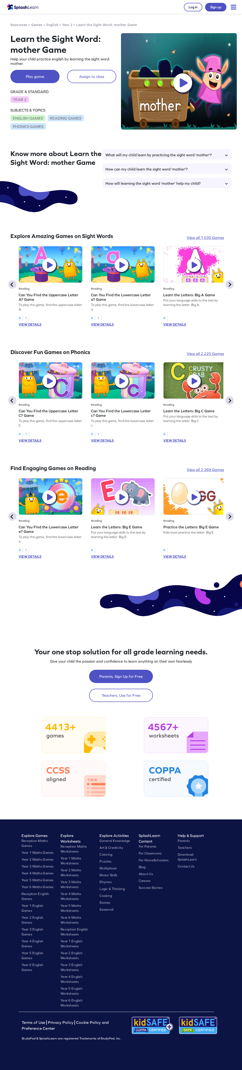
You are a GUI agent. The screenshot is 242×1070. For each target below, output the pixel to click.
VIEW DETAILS (30, 324)
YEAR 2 (19, 99)
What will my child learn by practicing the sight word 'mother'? (158, 155)
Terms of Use (34, 1022)
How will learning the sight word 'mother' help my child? (153, 183)
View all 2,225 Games (205, 353)
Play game (35, 76)
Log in (193, 7)
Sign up (215, 7)
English (52, 24)
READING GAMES (65, 118)
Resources (18, 24)
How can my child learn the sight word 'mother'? (146, 169)
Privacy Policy (60, 1022)
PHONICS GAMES (28, 126)
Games (37, 24)
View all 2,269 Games (205, 470)
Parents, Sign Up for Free (121, 676)
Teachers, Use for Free (121, 695)
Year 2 (67, 24)
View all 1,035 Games (205, 237)
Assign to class (91, 76)
